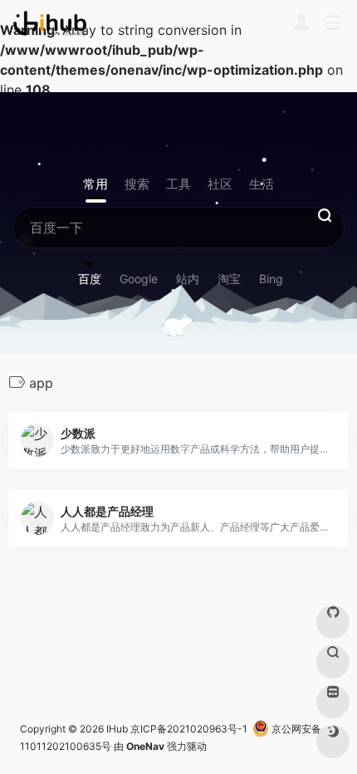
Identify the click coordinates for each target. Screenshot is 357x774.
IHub (117, 729)
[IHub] (49, 23)
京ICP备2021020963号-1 (188, 729)
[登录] (302, 24)
